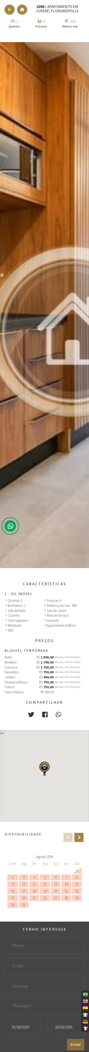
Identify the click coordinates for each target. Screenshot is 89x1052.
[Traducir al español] (85, 1007)
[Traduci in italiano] (85, 1014)
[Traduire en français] (85, 1028)
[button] (31, 714)
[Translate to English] (85, 1000)
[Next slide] (79, 837)
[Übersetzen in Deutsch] (85, 1021)
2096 (40, 6)
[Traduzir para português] (85, 994)
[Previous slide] (68, 837)
